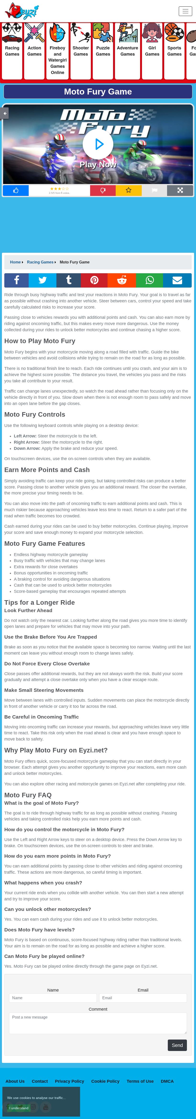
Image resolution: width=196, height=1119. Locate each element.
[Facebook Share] (16, 280)
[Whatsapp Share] (149, 280)
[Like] (16, 190)
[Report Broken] (155, 190)
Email (143, 990)
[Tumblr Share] (68, 280)
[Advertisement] (98, 224)
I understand (18, 1108)
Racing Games (40, 262)
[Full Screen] (180, 190)
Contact (40, 1081)
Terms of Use (140, 1081)
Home (15, 262)
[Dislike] (103, 190)
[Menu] (185, 11)
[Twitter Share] (43, 280)
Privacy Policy (69, 1081)
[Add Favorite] (129, 190)
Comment (98, 1009)
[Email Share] (177, 280)
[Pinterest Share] (94, 280)
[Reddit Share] (122, 280)
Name (53, 990)
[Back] (5, 113)
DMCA (167, 1081)
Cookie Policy (105, 1081)
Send (177, 1045)
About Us (15, 1081)
